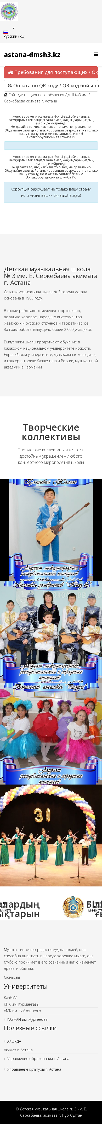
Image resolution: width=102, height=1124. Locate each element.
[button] (5, 907)
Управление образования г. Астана (38, 1058)
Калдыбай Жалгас (51, 535)
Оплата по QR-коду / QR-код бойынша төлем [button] (55, 85)
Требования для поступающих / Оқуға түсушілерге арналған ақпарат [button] (55, 72)
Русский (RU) (14, 36)
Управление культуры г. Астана (34, 1069)
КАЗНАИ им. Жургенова (27, 1019)
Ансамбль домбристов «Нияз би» (51, 637)
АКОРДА (14, 1041)
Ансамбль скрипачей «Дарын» (51, 841)
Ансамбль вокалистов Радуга (51, 739)
